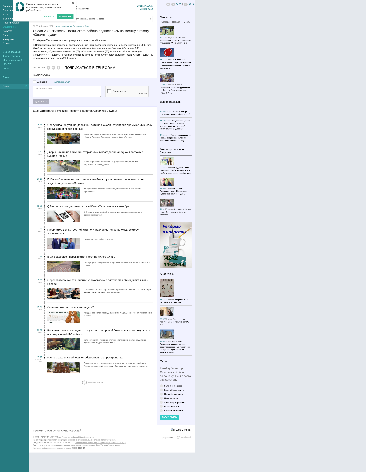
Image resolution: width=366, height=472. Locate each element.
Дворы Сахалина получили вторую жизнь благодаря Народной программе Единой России (95, 154)
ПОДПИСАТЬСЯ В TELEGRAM (89, 67)
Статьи (6, 43)
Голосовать (169, 417)
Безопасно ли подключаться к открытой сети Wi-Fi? (175, 322)
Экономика (9, 18)
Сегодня (165, 22)
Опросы (7, 68)
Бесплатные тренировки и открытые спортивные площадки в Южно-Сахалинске (175, 40)
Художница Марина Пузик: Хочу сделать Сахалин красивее (175, 212)
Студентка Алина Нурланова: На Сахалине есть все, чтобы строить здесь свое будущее (175, 170)
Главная (7, 6)
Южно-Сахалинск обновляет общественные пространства (85, 357)
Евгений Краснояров (174, 390)
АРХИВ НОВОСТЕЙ (71, 431)
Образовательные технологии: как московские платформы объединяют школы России (98, 282)
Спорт (6, 35)
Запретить (49, 16)
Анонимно (42, 82)
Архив (6, 77)
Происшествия (11, 22)
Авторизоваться (62, 82)
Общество (8, 27)
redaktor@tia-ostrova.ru (81, 437)
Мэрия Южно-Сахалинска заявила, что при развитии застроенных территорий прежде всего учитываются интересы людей (175, 346)
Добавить (41, 102)
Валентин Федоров (173, 386)
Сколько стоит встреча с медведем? (70, 307)
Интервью (8, 39)
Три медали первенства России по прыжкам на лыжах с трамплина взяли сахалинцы (175, 138)
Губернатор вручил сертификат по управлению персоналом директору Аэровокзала (93, 231)
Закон (6, 14)
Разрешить (65, 16)
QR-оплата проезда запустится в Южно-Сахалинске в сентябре (88, 206)
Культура (7, 31)
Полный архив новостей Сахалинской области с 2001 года (100, 442)
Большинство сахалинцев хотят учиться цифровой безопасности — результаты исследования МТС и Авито (99, 332)
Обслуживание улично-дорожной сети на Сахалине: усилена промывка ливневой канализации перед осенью (100, 126)
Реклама (38, 431)
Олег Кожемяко (171, 406)
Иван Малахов (171, 398)
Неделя (176, 22)
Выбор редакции (12, 52)
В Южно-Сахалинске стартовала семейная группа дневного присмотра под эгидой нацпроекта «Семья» (95, 181)
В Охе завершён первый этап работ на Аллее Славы (81, 256)
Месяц (187, 22)
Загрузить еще (95, 382)
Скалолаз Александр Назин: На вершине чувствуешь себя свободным (173, 191)
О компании (52, 431)
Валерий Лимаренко (173, 410)
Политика (8, 10)
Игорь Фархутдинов (173, 394)
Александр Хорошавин (175, 402)
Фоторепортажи (11, 56)
